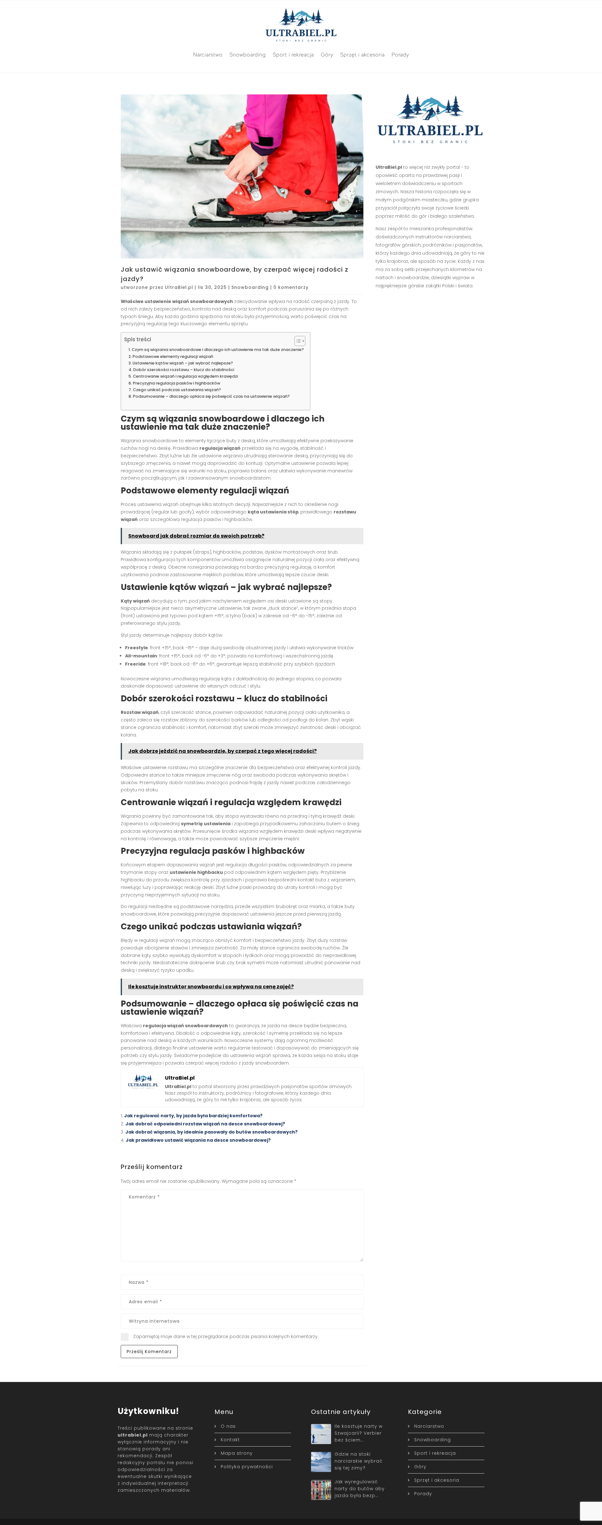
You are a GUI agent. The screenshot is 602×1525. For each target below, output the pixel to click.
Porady (400, 54)
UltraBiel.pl (179, 287)
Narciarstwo (208, 54)
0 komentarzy (291, 287)
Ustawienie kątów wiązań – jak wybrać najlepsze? (183, 363)
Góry (327, 54)
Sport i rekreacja (293, 54)
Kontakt (230, 1440)
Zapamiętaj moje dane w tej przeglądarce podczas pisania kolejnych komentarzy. (226, 1336)
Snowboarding (248, 54)
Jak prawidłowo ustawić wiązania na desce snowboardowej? (198, 1140)
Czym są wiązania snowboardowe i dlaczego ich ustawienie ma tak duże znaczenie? (218, 349)
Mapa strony (237, 1453)
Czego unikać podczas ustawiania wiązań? (177, 389)
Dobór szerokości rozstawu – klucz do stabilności (183, 369)
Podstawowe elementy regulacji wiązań (173, 356)
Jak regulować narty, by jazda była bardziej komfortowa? (193, 1116)
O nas (228, 1426)
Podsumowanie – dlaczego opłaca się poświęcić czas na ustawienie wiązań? (211, 396)
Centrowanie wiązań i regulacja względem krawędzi (185, 376)
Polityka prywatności (247, 1467)
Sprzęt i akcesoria (362, 54)
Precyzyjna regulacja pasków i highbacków (176, 383)
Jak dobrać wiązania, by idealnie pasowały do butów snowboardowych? (211, 1132)
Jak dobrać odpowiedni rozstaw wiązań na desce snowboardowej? (205, 1124)
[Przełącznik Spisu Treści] (297, 341)
